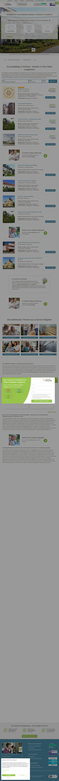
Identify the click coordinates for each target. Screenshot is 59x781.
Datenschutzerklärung (40, 394)
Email (33, 384)
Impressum (3, 771)
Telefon (33, 391)
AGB (45, 394)
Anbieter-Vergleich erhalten (41, 401)
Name (33, 388)
